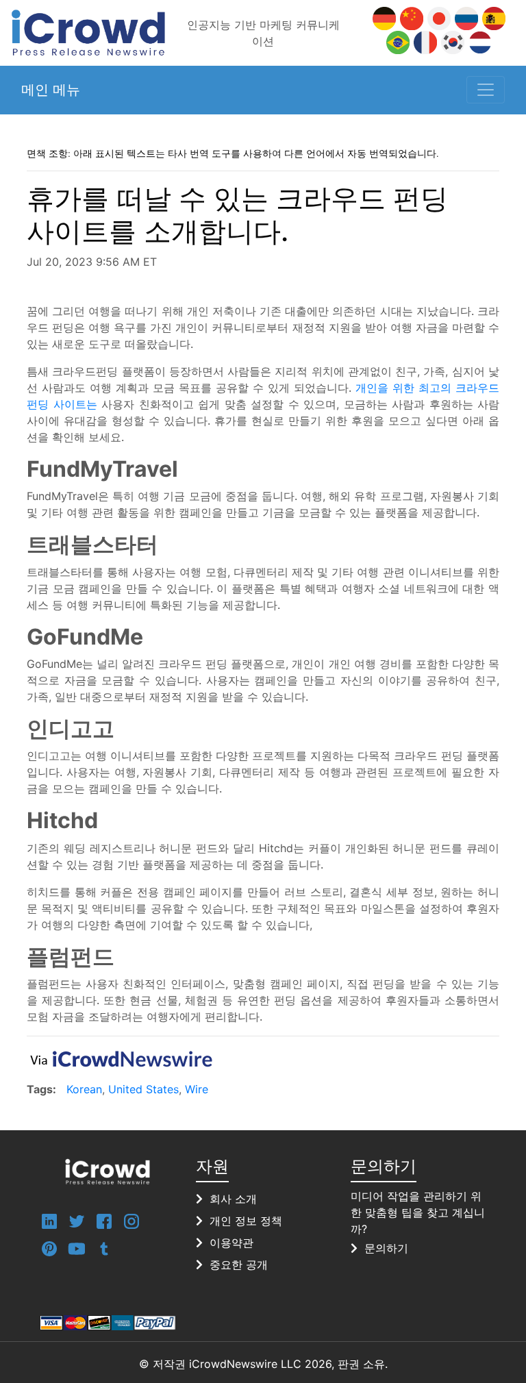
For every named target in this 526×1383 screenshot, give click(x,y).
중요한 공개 (239, 1264)
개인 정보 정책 (246, 1221)
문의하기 (386, 1248)
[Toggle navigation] (485, 89)
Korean (84, 1089)
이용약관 (231, 1242)
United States (143, 1089)
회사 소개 (233, 1199)
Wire (196, 1089)
